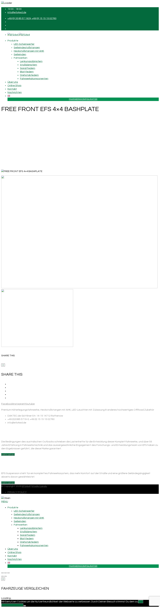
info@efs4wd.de (17, 12)
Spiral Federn (27, 68)
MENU (4, 501)
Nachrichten (15, 92)
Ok (140, 601)
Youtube (30, 404)
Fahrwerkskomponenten (34, 78)
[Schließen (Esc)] (2, 572)
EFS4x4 (26, 486)
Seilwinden (20, 54)
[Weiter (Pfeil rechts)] (5, 576)
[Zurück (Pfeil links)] (2, 576)
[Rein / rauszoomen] (8, 572)
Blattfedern (27, 71)
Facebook (7, 404)
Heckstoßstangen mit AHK (29, 51)
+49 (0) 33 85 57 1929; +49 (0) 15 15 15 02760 (32, 18)
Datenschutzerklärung (12, 605)
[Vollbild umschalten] (5, 572)
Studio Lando (39, 486)
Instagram (19, 404)
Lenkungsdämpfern (31, 61)
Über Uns (13, 82)
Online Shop (14, 85)
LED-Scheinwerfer (24, 44)
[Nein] (24, 605)
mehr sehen (8, 454)
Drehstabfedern (29, 75)
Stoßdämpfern (28, 65)
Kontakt (12, 89)
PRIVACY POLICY (17, 492)
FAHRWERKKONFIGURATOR (83, 99)
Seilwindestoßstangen (27, 47)
